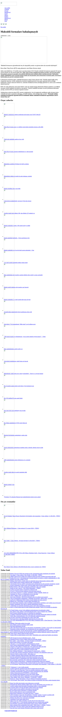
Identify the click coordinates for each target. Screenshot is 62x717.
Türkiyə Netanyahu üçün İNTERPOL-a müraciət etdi (23, 673)
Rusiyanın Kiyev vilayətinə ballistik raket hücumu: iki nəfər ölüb (26, 619)
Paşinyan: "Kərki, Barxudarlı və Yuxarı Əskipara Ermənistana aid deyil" (28, 678)
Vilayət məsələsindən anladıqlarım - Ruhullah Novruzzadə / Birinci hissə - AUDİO (31, 598)
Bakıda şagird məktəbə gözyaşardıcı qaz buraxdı (16, 287)
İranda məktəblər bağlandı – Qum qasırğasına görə (17, 238)
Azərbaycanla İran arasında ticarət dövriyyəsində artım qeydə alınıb (27, 668)
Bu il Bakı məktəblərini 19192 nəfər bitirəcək (15, 423)
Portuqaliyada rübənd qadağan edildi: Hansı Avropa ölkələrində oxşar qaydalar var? (31, 684)
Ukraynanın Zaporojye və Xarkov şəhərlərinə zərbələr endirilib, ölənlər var (29, 592)
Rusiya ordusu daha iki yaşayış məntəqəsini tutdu (22, 692)
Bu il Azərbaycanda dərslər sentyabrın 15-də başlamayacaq (19, 386)
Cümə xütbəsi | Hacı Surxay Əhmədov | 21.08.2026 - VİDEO (26, 677)
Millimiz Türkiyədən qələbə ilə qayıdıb (20, 623)
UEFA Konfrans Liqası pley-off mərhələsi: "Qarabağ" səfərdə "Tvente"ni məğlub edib (32, 694)
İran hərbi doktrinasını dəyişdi (17, 626)
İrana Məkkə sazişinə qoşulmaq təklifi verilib (21, 624)
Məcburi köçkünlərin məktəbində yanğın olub (15, 435)
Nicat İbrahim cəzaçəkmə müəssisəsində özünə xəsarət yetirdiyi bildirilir (28, 703)
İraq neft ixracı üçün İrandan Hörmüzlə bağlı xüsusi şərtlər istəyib (26, 708)
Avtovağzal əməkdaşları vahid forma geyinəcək (16, 361)
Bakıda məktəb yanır (9, 484)
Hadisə (6, 16)
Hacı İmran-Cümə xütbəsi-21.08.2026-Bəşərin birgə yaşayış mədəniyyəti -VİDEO (25, 566)
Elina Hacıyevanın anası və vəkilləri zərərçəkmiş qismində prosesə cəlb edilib (23, 127)
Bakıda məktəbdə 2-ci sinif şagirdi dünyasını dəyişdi (17, 299)
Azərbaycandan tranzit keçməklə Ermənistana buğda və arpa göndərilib (28, 686)
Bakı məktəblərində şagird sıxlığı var (13, 349)
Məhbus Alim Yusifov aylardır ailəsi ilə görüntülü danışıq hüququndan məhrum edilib (32, 581)
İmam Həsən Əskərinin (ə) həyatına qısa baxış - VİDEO (24, 693)
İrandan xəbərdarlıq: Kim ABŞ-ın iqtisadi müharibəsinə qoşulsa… (27, 604)
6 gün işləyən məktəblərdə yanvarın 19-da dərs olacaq (17, 201)
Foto (6, 21)
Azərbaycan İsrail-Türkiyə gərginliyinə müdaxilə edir (23, 589)
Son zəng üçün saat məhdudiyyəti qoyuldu (15, 410)
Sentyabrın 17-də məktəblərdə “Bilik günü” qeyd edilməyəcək (20, 324)
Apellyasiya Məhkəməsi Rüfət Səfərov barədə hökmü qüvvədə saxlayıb (28, 600)
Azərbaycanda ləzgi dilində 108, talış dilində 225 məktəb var (19, 213)
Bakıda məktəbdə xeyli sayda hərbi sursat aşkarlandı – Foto (19, 250)
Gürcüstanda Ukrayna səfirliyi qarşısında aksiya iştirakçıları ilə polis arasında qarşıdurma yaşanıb (34, 584)
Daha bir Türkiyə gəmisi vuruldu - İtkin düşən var (23, 654)
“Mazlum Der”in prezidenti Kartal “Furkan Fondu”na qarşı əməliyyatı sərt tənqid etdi (31, 662)
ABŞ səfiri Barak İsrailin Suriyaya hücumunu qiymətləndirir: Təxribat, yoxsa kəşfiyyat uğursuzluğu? (35, 627)
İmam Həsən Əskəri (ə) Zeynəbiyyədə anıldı (21, 642)
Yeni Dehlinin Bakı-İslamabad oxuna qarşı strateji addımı (24, 674)
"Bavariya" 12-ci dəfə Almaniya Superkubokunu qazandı (24, 643)
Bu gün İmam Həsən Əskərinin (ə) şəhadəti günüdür (23, 690)
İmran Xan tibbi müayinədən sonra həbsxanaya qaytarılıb (24, 683)
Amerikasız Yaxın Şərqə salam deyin (19, 699)
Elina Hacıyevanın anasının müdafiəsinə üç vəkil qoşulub (18, 151)
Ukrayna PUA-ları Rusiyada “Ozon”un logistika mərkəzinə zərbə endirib (28, 670)
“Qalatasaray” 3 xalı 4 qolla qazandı (19, 667)
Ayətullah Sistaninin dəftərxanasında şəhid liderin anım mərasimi (26, 655)
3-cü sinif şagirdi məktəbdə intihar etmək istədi (16, 262)
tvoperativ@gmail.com (11, 710)
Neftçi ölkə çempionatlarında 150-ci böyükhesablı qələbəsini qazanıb (27, 616)
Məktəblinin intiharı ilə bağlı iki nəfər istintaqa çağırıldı (18, 176)
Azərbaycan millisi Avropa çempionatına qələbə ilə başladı (25, 648)
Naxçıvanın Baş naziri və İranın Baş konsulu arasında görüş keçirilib (27, 696)
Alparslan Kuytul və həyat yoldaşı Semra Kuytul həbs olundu (25, 639)
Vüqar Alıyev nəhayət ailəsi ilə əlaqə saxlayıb (21, 633)
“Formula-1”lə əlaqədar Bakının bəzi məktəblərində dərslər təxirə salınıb (22, 497)
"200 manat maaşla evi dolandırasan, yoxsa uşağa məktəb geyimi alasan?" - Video (25, 336)
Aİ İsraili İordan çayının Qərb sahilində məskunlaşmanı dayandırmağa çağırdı (29, 610)
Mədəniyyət (8, 18)
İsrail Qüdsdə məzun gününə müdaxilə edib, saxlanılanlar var (25, 582)
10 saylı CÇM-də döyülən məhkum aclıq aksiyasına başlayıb (25, 591)
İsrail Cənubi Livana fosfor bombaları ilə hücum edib (23, 649)
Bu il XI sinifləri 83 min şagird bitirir (13, 398)
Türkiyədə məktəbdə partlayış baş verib (14, 139)
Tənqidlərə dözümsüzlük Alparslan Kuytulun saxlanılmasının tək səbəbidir (29, 671)
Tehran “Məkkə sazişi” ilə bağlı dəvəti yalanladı (22, 595)
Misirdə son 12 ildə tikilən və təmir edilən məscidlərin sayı (25, 601)
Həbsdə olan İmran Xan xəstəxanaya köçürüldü (22, 697)
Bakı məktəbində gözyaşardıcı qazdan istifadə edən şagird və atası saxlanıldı (23, 275)
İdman (6, 19)
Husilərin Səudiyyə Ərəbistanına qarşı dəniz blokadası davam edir (27, 658)
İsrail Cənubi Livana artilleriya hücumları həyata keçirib (24, 689)
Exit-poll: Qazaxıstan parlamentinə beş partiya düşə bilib (24, 617)
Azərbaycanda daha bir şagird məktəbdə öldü (15, 472)
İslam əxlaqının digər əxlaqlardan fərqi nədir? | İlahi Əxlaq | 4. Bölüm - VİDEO (30, 705)
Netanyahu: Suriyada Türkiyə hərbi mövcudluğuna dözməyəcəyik (27, 706)
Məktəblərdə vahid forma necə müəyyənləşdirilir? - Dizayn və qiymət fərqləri (23, 373)
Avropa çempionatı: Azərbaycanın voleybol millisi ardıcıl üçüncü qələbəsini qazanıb (31, 585)
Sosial (6, 13)
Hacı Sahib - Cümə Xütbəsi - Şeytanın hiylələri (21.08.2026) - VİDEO (22, 540)
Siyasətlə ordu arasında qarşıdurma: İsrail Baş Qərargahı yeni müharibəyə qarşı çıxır (31, 652)
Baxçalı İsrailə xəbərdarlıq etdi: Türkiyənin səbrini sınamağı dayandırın (28, 659)
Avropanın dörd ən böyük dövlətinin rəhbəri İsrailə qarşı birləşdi (26, 687)
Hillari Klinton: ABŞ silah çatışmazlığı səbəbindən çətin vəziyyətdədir (28, 586)
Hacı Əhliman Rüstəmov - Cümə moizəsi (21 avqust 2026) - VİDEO (21, 528)
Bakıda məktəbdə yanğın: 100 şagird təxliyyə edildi (17, 225)
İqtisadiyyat (7, 12)
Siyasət (6, 11)
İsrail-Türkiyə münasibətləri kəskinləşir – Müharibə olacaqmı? (26, 645)
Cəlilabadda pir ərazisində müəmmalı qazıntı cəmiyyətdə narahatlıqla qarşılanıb (30, 605)
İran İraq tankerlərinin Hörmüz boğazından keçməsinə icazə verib (26, 657)
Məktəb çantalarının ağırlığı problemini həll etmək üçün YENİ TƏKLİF (22, 114)
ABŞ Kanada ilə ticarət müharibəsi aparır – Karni (22, 638)
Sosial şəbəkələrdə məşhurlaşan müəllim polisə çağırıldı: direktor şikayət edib (23, 447)
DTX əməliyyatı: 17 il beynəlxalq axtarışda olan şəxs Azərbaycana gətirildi (29, 702)
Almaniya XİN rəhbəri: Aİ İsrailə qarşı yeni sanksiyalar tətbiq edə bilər (28, 646)
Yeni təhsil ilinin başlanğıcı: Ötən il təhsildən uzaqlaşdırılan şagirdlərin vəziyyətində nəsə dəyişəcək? (35, 602)
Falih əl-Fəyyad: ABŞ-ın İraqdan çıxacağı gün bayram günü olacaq (27, 700)
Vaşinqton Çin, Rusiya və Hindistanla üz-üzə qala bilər (24, 594)
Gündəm (7, 9)
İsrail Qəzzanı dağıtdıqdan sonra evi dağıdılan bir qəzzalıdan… (26, 613)
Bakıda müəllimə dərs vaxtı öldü (12, 188)
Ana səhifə (7, 8)
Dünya (6, 15)
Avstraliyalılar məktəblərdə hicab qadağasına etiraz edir (18, 312)
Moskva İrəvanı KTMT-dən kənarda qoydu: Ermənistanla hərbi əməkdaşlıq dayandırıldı (32, 573)
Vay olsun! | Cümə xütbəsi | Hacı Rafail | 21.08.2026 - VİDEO (26, 575)
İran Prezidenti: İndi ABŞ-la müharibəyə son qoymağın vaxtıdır (26, 676)
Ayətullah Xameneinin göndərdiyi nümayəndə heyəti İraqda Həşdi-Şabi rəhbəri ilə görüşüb (33, 614)
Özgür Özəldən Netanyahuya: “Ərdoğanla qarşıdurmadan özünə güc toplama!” (30, 661)
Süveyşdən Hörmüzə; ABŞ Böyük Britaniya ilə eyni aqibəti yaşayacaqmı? (29, 597)
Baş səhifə (3, 27)
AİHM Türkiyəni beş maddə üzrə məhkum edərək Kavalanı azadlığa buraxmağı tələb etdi (33, 576)
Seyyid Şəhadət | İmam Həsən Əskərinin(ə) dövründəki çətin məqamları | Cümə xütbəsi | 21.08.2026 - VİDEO (32, 516)
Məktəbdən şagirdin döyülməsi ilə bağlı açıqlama (16, 164)
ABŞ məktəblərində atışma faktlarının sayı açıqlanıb (17, 460)
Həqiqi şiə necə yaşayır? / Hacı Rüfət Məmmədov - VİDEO (25, 588)
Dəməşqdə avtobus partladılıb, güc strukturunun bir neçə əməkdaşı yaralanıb (29, 629)
